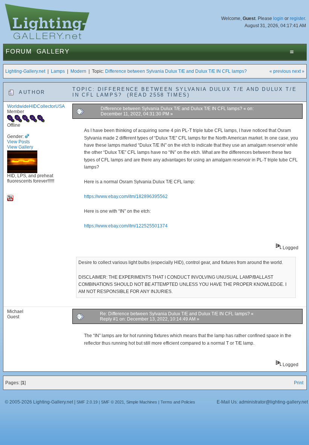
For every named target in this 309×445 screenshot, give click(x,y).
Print (298, 382)
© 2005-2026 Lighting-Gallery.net (39, 402)
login (278, 18)
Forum (19, 51)
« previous (280, 71)
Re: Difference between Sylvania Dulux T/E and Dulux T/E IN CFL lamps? (175, 313)
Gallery (53, 51)
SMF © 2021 (112, 402)
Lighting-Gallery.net (25, 71)
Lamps (58, 71)
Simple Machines (141, 402)
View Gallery (20, 147)
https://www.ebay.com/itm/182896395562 (126, 196)
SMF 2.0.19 (87, 402)
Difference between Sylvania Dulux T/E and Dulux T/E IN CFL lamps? (176, 71)
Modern (78, 71)
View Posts (18, 141)
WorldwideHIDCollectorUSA (36, 106)
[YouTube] (10, 199)
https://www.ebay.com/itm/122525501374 (126, 226)
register (297, 18)
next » (298, 71)
